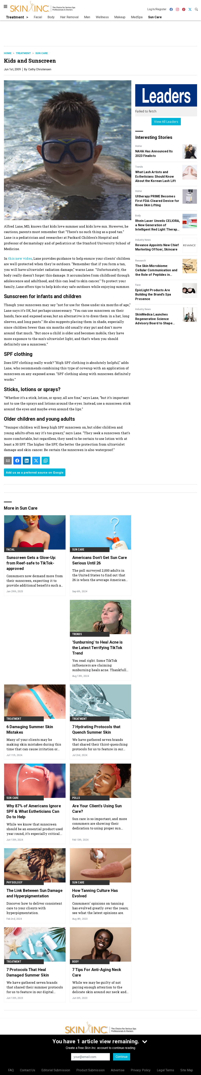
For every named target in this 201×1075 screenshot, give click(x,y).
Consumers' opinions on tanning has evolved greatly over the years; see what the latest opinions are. (100, 908)
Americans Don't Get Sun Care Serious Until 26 (99, 560)
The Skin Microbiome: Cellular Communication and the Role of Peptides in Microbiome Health (156, 270)
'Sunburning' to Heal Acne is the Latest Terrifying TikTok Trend (97, 647)
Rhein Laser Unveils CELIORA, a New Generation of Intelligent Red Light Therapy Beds (157, 225)
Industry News (143, 240)
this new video (20, 258)
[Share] (17, 461)
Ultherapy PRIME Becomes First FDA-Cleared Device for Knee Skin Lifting (157, 200)
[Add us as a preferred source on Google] (45, 461)
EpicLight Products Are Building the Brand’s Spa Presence (153, 294)
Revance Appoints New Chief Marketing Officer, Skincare (157, 247)
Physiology (14, 882)
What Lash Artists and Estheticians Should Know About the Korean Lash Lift (155, 176)
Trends (139, 166)
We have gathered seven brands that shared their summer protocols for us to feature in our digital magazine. (34, 987)
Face (138, 285)
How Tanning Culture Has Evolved (95, 893)
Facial (10, 549)
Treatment (23, 53)
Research (140, 260)
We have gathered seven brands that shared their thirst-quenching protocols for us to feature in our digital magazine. (100, 744)
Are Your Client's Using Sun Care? (97, 809)
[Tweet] (36, 461)
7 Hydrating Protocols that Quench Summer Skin (96, 729)
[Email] (8, 461)
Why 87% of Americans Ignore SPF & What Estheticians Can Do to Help (33, 811)
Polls (76, 797)
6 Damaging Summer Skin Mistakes (29, 729)
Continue (122, 1057)
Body (138, 215)
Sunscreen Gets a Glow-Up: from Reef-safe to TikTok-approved (31, 563)
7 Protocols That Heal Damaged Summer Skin (27, 972)
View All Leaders (166, 121)
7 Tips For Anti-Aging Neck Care (96, 972)
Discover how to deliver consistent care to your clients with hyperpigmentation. (34, 908)
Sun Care (41, 53)
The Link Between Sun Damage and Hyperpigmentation (34, 893)
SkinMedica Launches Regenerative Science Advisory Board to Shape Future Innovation (153, 319)
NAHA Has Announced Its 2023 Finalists (154, 153)
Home (7, 53)
